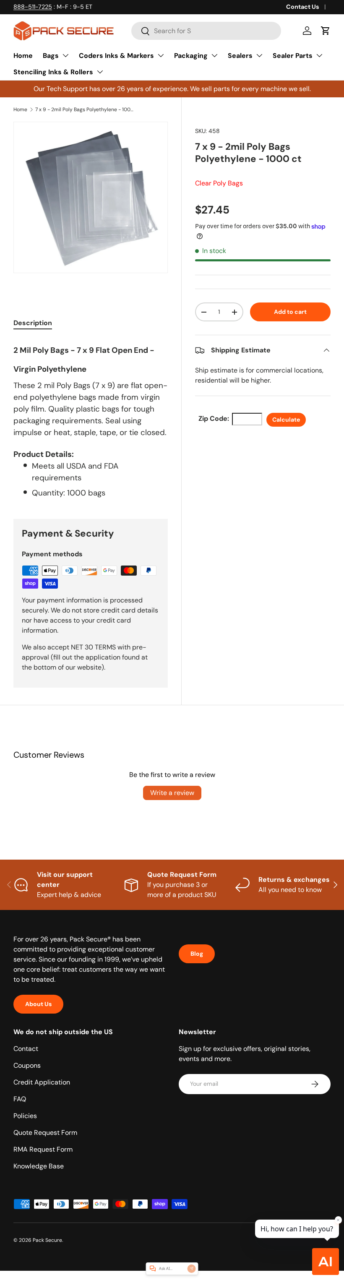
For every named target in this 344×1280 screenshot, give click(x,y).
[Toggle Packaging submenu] (214, 55)
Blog (196, 953)
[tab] (32, 322)
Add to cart (290, 311)
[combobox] (206, 31)
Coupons (27, 1065)
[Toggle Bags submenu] (65, 55)
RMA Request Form (43, 1149)
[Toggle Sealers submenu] (259, 55)
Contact (25, 1048)
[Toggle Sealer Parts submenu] (319, 55)
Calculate (286, 419)
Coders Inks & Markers (116, 55)
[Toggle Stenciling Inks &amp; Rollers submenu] (100, 72)
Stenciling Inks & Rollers (53, 72)
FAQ (19, 1099)
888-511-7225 (32, 6)
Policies (25, 1115)
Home (23, 55)
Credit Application (41, 1082)
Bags (51, 55)
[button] (325, 30)
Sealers (240, 55)
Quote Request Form (45, 1132)
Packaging (191, 55)
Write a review (172, 792)
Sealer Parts (293, 55)
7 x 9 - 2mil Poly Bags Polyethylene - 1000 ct (85, 109)
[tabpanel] (90, 419)
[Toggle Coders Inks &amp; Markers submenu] (161, 55)
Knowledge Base (38, 1166)
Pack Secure (47, 1240)
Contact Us (302, 6)
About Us (38, 1004)
